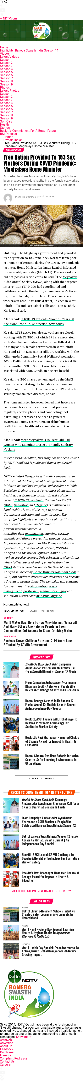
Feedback (6, 1049)
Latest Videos (9, 56)
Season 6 (6, 75)
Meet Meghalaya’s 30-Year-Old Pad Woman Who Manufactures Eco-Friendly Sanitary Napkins (38, 445)
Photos (5, 87)
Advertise (6, 1043)
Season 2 (6, 63)
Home (4, 47)
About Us (6, 1046)
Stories (5, 127)
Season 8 (6, 81)
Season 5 (6, 72)
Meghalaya (70, 277)
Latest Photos (9, 90)
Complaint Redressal (14, 1058)
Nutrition (47, 611)
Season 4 (6, 69)
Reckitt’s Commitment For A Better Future (28, 131)
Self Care (6, 121)
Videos (5, 53)
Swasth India (12, 140)
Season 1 (6, 60)
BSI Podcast (8, 134)
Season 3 (6, 66)
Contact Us (7, 1061)
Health (4, 124)
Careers (5, 1064)
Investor (5, 1055)
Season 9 (6, 84)
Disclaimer (7, 1052)
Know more (23, 1037)
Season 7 (6, 78)
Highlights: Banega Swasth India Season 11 (29, 50)
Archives (6, 1040)
